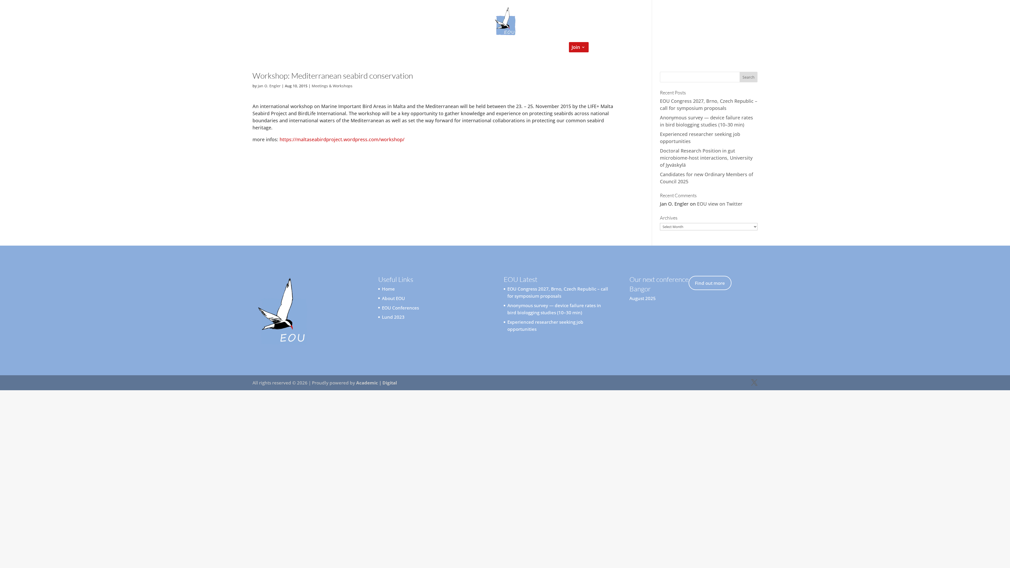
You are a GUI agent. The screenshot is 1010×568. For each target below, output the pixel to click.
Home (416, 47)
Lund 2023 (393, 317)
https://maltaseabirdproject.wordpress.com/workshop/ (342, 139)
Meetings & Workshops (332, 85)
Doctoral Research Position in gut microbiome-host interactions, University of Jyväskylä (706, 158)
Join (576, 47)
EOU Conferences (537, 47)
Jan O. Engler (269, 85)
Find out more (710, 283)
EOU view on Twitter (720, 204)
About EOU (393, 298)
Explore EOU (445, 47)
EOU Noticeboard (490, 47)
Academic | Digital (376, 383)
